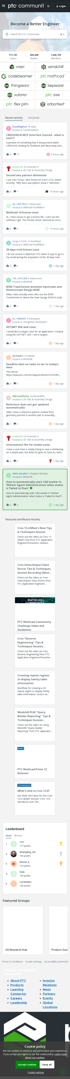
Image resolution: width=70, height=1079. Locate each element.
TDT (22, 842)
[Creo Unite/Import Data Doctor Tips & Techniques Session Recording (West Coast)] (35, 577)
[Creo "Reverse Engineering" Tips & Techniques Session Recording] (35, 651)
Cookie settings (33, 961)
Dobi (22, 871)
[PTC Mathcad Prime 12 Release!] (35, 761)
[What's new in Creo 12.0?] (35, 798)
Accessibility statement (56, 961)
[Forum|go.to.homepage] (23, 6)
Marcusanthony (20, 396)
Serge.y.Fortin (19, 241)
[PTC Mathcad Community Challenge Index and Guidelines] (35, 614)
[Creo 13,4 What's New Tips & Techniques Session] (35, 540)
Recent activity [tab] (14, 117)
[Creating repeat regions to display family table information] (35, 688)
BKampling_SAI (27, 852)
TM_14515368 (19, 278)
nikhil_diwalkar (20, 473)
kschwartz (17, 356)
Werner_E (24, 861)
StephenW (17, 167)
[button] (35, 1072)
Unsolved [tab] (33, 117)
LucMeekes (26, 881)
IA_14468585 (19, 319)
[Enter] (6, 34)
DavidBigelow (19, 127)
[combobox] (35, 34)
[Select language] (48, 6)
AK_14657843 (19, 204)
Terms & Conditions (12, 961)
